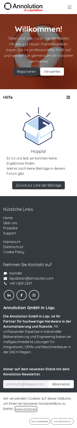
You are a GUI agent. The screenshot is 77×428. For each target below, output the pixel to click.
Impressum (12, 242)
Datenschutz (13, 247)
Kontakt (15, 273)
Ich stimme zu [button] (62, 421)
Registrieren (26, 71)
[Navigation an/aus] (69, 7)
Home (8, 218)
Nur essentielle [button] (39, 421)
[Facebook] (21, 295)
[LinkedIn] (9, 295)
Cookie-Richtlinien (26, 409)
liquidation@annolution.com (31, 278)
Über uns (10, 223)
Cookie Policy (13, 252)
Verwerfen (52, 71)
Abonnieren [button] (61, 384)
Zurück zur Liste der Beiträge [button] (38, 185)
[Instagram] (34, 295)
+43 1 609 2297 (20, 283)
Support (9, 233)
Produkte (10, 228)
